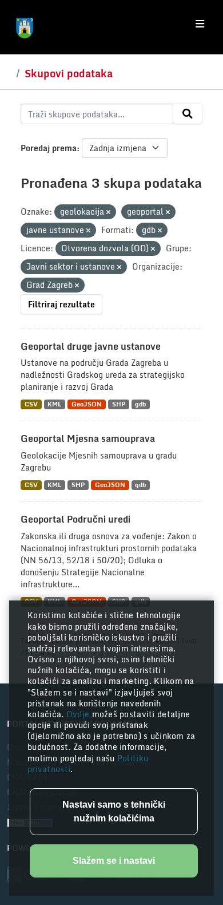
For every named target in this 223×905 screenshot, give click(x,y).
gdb (140, 404)
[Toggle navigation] (200, 24)
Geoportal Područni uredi (75, 519)
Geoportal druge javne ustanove (91, 346)
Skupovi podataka (69, 73)
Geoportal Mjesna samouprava (88, 438)
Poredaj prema (49, 148)
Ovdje (79, 714)
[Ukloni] (108, 212)
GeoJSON (86, 404)
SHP (118, 404)
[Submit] (187, 114)
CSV (31, 404)
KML (54, 404)
